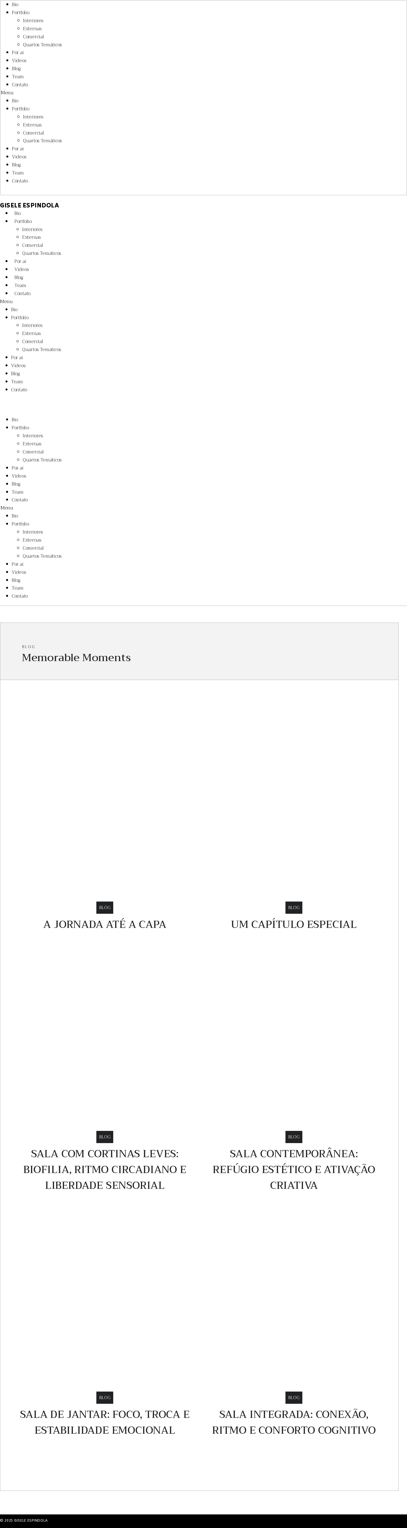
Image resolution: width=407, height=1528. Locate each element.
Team (18, 77)
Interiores (33, 21)
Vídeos (19, 61)
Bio (15, 5)
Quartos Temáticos (42, 45)
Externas (32, 29)
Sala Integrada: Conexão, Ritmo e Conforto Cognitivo (294, 1422)
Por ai (18, 53)
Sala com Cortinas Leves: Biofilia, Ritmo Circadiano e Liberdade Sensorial (104, 1169)
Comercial (33, 37)
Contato (20, 85)
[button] (158, 93)
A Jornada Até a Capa (104, 924)
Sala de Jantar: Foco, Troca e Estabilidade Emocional (104, 1422)
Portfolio (20, 13)
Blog (16, 69)
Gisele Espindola (29, 206)
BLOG (104, 908)
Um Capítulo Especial (294, 924)
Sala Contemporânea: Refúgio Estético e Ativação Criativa (294, 1169)
